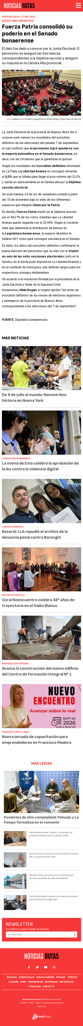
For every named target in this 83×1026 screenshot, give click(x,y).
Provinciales (35, 982)
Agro (23, 982)
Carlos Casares (45, 977)
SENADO (16, 119)
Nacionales (51, 982)
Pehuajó (60, 977)
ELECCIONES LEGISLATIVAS (32, 119)
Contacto (48, 986)
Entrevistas (67, 982)
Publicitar (35, 986)
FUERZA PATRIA (52, 119)
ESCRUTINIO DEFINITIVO (70, 119)
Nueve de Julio (26, 977)
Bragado (12, 977)
